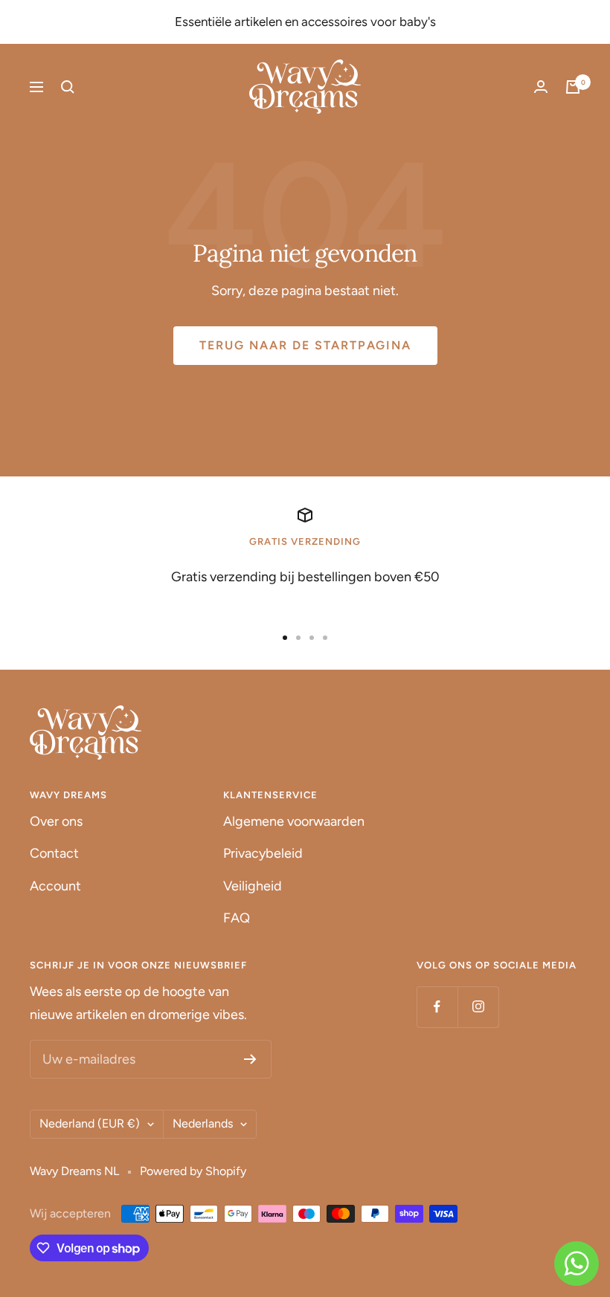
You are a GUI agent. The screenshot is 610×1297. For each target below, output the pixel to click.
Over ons (56, 821)
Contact (54, 853)
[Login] (541, 86)
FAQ (236, 918)
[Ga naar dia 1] (285, 637)
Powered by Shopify (193, 1171)
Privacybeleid (263, 853)
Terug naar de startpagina (305, 345)
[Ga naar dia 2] (298, 637)
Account (55, 886)
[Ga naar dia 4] (325, 637)
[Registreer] (250, 1059)
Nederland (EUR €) (89, 1123)
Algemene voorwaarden (294, 821)
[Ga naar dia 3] (311, 637)
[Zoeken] (67, 87)
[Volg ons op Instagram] (478, 1006)
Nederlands (203, 1123)
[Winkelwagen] (572, 87)
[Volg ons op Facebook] (437, 1006)
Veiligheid (252, 886)
